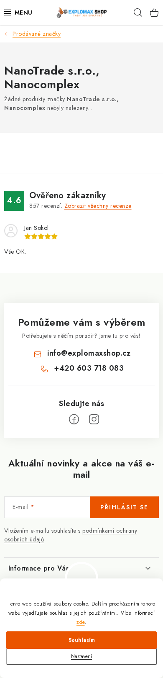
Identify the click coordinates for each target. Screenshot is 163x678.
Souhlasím (82, 640)
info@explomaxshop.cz (88, 353)
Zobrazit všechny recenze (98, 206)
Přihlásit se (124, 507)
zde (80, 622)
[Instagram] (94, 419)
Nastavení (81, 656)
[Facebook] (74, 419)
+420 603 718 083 (89, 368)
